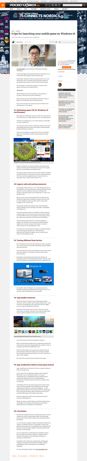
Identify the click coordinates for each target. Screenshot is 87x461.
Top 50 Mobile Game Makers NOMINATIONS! (58, 1)
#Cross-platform (23, 456)
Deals (18, 9)
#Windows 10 (33, 456)
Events (56, 9)
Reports (64, 9)
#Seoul (41, 456)
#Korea (14, 456)
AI (23, 1)
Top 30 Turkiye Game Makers (33, 1)
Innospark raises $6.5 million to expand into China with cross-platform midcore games (66, 95)
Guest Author (20, 42)
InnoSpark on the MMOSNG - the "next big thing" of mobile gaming (66, 110)
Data (25, 9)
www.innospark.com (41, 449)
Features (34, 9)
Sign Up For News (74, 1)
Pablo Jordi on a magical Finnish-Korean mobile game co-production (65, 126)
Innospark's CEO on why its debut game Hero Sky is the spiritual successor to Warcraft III (66, 103)
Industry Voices (45, 9)
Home (13, 31)
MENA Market (44, 1)
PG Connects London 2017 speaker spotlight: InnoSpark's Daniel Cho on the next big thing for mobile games (66, 118)
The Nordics (18, 1)
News (11, 9)
